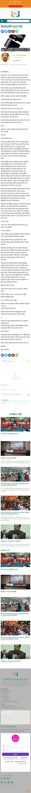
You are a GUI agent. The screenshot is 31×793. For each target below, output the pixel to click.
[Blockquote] (12, 394)
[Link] (16, 394)
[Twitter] (13, 2)
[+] (19, 394)
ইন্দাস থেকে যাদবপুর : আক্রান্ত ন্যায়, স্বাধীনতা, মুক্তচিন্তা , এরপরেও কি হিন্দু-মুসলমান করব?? (15, 513)
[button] (15, 6)
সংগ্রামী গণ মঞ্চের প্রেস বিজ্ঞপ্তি (8, 458)
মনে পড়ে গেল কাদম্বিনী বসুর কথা (9, 434)
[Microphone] (20, 2)
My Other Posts (17, 60)
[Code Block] (14, 394)
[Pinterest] (13, 31)
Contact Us (20, 3)
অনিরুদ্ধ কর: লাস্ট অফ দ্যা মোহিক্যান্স (11, 541)
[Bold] (2, 394)
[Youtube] (18, 2)
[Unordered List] (11, 394)
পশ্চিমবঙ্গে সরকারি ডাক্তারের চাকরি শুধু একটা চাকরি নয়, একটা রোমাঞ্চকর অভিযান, (14, 484)
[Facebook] (10, 2)
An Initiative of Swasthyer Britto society (15, 679)
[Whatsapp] (16, 31)
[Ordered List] (9, 394)
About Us (14, 3)
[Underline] (5, 394)
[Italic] (4, 394)
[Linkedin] (9, 31)
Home (10, 3)
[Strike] (7, 394)
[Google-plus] (15, 2)
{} (17, 394)
